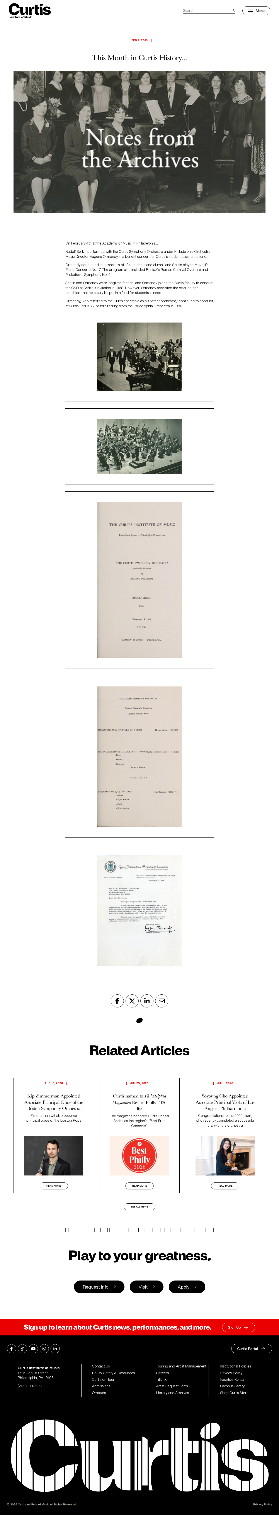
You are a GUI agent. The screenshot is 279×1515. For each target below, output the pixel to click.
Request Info (96, 1287)
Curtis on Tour (103, 1379)
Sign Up (234, 1327)
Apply (183, 1287)
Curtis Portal (247, 1348)
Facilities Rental (232, 1379)
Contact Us (101, 1366)
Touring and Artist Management (181, 1366)
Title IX (161, 1379)
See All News (139, 1206)
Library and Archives (172, 1392)
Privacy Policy (231, 1373)
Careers (162, 1373)
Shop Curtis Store (234, 1392)
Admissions (101, 1386)
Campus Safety (232, 1386)
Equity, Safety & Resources (113, 1373)
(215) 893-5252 (30, 1386)
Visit (143, 1287)
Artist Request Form (172, 1386)
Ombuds (99, 1392)
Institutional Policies (235, 1366)
